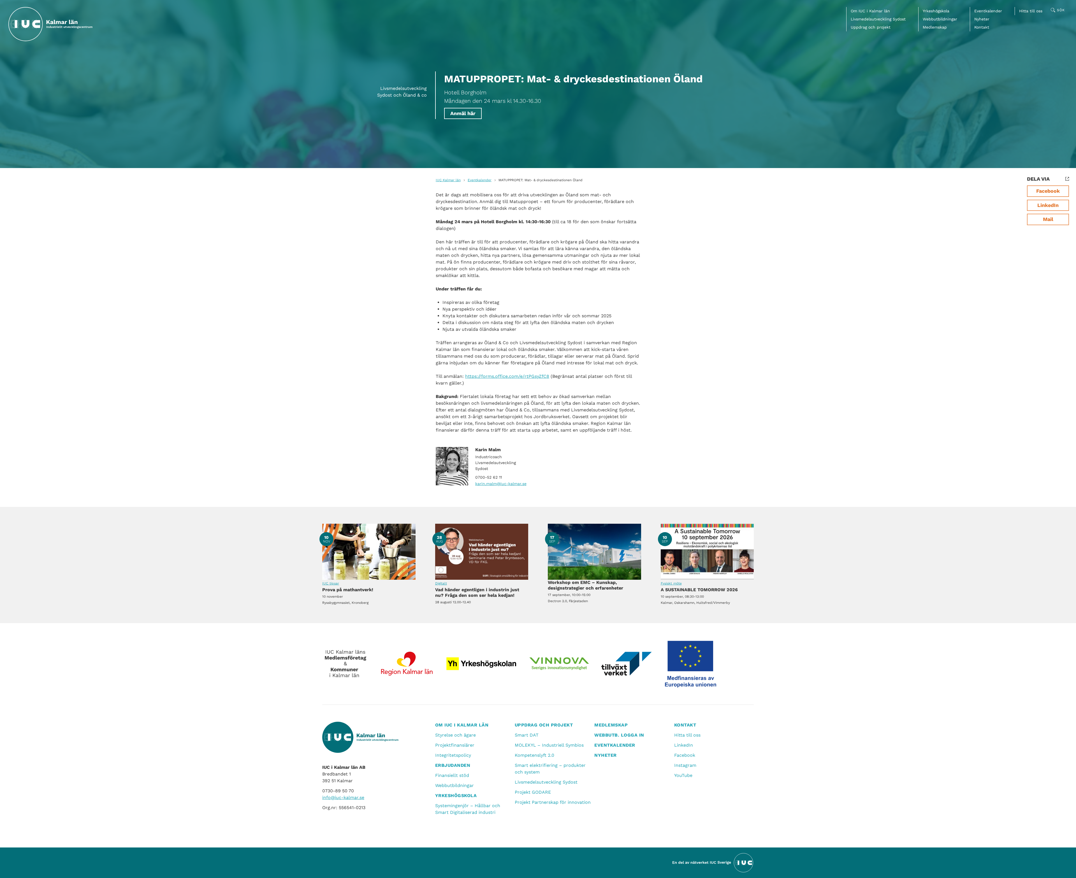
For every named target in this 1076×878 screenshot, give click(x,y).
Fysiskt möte (671, 583)
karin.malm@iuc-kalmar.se (501, 483)
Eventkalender (988, 11)
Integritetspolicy (453, 755)
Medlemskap (935, 27)
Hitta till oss (1030, 11)
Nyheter (981, 19)
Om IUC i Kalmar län (870, 11)
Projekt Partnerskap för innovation (553, 802)
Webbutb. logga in (619, 735)
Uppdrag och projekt (871, 27)
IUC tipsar (330, 583)
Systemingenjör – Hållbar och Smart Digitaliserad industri (467, 809)
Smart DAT (527, 735)
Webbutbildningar (940, 19)
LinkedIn (1048, 205)
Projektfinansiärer (454, 745)
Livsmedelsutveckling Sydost (878, 19)
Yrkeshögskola (936, 11)
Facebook (1048, 191)
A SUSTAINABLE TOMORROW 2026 (707, 552)
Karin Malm (488, 449)
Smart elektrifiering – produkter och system (550, 769)
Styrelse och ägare (455, 735)
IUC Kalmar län (448, 180)
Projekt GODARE (533, 792)
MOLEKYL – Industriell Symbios (549, 745)
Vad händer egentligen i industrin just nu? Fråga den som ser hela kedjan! (481, 552)
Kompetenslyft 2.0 (534, 755)
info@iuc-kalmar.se (343, 797)
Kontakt (981, 27)
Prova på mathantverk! (369, 552)
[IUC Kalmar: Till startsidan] (50, 24)
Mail (1048, 219)
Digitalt (441, 583)
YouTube (683, 775)
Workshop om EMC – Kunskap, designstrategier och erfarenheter (594, 552)
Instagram (685, 765)
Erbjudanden (452, 765)
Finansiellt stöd (452, 775)
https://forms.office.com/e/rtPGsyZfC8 (507, 376)
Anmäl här (463, 113)
